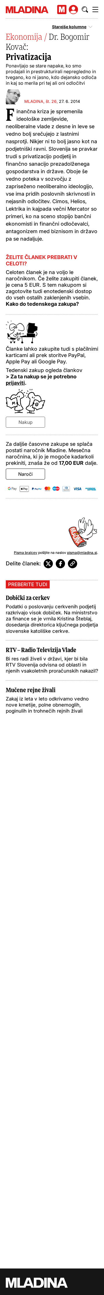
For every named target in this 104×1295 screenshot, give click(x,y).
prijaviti (15, 383)
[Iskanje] (85, 9)
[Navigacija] (95, 9)
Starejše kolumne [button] (69, 26)
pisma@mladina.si (82, 552)
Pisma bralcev (25, 552)
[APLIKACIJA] (61, 9)
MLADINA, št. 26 (40, 101)
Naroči (25, 474)
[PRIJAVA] (73, 9)
